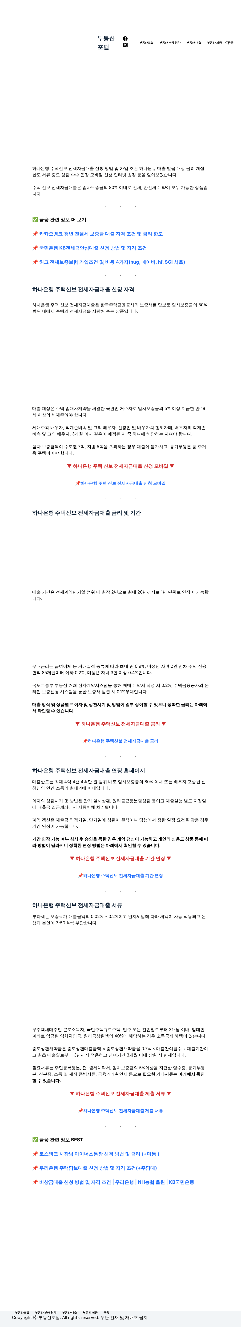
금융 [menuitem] (230, 42)
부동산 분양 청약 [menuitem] (170, 42)
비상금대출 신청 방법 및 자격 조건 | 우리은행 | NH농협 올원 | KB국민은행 (116, 1182)
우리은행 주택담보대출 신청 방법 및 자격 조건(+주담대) (98, 1168)
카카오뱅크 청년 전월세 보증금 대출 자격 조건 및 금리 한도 (101, 234)
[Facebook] (125, 39)
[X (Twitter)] (125, 45)
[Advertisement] (120, 120)
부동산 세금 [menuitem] (214, 42)
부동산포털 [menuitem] (146, 42)
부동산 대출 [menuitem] (193, 42)
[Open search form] (227, 43)
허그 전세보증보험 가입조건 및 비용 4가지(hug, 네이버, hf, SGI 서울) (112, 262)
